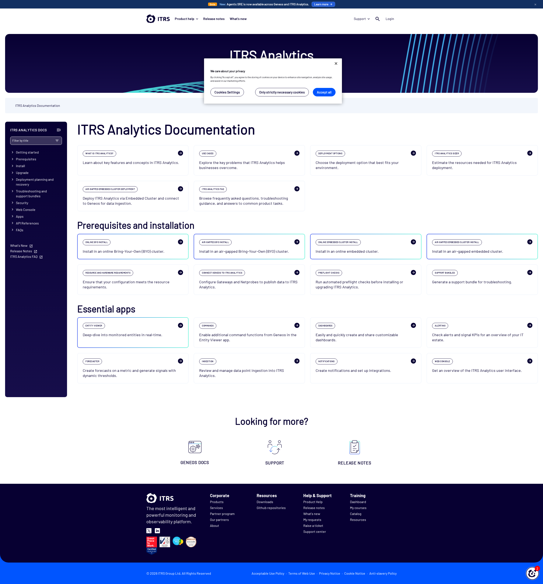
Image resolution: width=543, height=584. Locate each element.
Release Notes (21, 251)
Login (390, 19)
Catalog (355, 514)
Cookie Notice (354, 573)
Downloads (265, 502)
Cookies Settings (227, 92)
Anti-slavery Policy (383, 573)
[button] (532, 573)
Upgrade (22, 173)
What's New (19, 246)
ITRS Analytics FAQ (24, 257)
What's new (238, 19)
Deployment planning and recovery (35, 181)
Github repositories (271, 508)
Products (217, 502)
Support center (314, 531)
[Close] (336, 63)
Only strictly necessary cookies (282, 92)
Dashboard (358, 502)
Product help (184, 19)
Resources (358, 520)
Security (22, 203)
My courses (358, 508)
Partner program (222, 514)
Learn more (321, 4)
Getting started (27, 152)
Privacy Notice (329, 573)
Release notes (214, 19)
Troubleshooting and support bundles (31, 193)
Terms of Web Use (301, 573)
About (214, 525)
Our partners (219, 520)
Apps (20, 216)
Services (216, 508)
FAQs (19, 230)
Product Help (313, 502)
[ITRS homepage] (158, 18)
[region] (273, 81)
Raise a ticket (313, 525)
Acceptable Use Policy (268, 573)
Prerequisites (26, 159)
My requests (312, 520)
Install (20, 166)
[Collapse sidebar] (59, 130)
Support (360, 19)
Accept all (324, 92)
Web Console (25, 209)
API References (27, 223)
